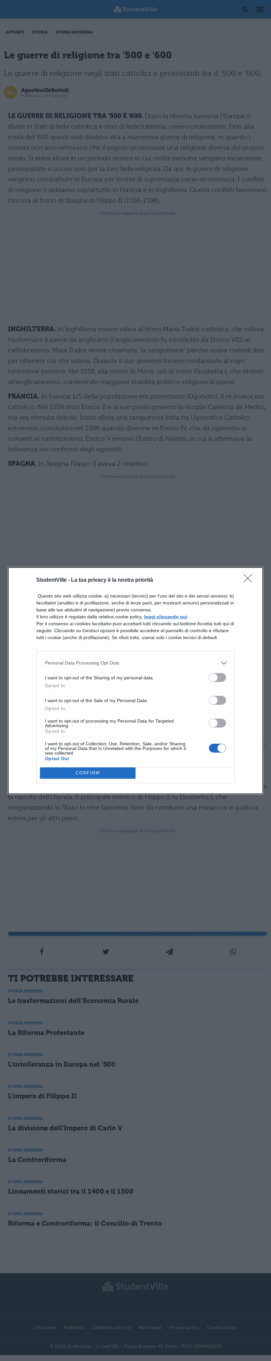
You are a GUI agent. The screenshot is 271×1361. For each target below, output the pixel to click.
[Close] (250, 580)
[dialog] (135, 680)
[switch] (217, 677)
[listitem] (135, 663)
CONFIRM (88, 772)
